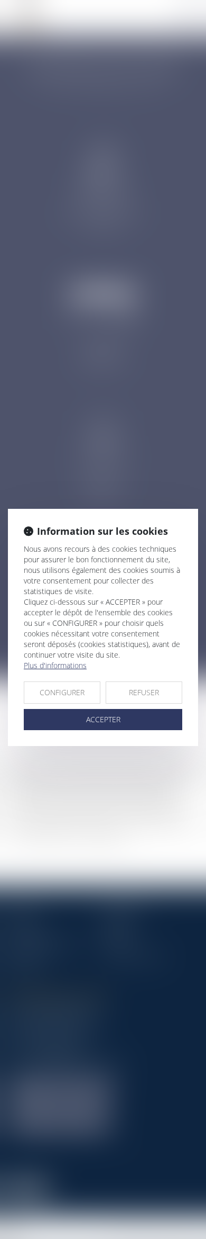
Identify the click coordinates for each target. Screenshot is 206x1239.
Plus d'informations (55, 665)
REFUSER (144, 692)
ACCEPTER (103, 719)
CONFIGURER (62, 692)
